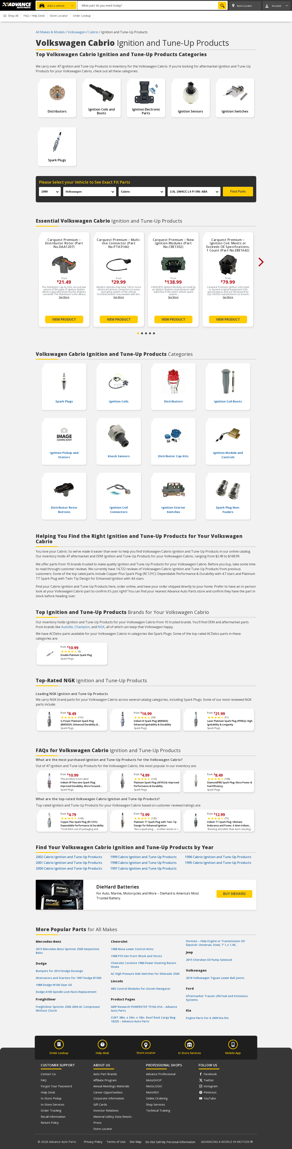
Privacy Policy (93, 1142)
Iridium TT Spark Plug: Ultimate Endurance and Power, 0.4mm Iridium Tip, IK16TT (228, 823)
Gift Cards (100, 1104)
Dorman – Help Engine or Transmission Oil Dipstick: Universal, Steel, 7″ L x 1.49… (215, 943)
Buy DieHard (234, 894)
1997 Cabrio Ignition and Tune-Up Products (143, 868)
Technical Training (158, 1110)
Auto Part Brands (105, 1074)
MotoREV (152, 1092)
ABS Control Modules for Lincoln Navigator (140, 988)
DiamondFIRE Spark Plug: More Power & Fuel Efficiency (229, 784)
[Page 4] (150, 333)
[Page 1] (138, 333)
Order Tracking (51, 1110)
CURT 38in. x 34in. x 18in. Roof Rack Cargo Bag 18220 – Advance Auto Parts (143, 1019)
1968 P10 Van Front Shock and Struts (136, 956)
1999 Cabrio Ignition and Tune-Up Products (143, 857)
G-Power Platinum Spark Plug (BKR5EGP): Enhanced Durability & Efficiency (79, 722)
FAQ (43, 1080)
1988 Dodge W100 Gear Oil (54, 985)
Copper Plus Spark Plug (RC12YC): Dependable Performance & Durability (82, 823)
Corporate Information (108, 1098)
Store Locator (102, 1129)
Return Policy (50, 1123)
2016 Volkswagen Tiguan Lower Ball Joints (215, 978)
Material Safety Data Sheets (112, 1117)
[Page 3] (146, 333)
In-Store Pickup (51, 1098)
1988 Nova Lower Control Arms (132, 949)
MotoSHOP (154, 1080)
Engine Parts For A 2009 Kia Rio (207, 1018)
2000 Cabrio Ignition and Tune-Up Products (69, 868)
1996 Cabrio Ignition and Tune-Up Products (218, 857)
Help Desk (48, 1092)
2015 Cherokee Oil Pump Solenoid (209, 960)
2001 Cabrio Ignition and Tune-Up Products (69, 862)
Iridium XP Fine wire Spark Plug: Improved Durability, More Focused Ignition (80, 784)
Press (97, 1123)
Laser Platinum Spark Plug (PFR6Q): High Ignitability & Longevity (229, 722)
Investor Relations (106, 1110)
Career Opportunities (108, 1092)
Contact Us (48, 1074)
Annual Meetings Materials (111, 1086)
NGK (101, 627)
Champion (82, 627)
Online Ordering (157, 1098)
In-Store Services (52, 1104)
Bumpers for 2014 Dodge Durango (59, 971)
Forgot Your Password (56, 1086)
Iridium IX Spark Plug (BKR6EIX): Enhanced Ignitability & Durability (152, 722)
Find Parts (238, 191)
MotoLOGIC (154, 1086)
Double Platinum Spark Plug (76, 655)
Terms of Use (116, 1142)
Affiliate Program (105, 1080)
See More (64, 297)
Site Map (135, 1142)
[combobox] (152, 5)
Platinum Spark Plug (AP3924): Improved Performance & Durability (156, 784)
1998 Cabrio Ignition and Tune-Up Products (143, 862)
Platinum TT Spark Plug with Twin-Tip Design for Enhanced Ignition (155, 823)
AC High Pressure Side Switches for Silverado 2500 (145, 974)
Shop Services (155, 1104)
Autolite (67, 627)
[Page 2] (142, 333)
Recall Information (53, 1117)
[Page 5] (154, 333)
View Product (64, 319)
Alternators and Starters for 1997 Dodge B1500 (68, 978)
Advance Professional (160, 1074)
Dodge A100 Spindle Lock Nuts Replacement (66, 992)
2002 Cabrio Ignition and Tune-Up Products (69, 857)
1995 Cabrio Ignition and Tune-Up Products (218, 862)
